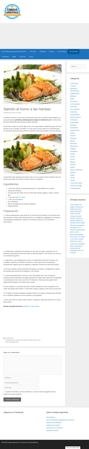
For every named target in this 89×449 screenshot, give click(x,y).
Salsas (72, 167)
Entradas (73, 125)
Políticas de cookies (53, 425)
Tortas (31, 56)
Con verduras (62, 51)
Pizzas (72, 159)
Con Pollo (22, 56)
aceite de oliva (20, 197)
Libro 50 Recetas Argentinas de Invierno (14, 51)
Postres (51, 51)
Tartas (72, 178)
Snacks (72, 172)
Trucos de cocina (76, 183)
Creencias (73, 112)
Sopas (14, 56)
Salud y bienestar (76, 170)
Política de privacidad (53, 422)
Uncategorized (75, 188)
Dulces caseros (75, 117)
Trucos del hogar (76, 185)
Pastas (72, 154)
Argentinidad (74, 93)
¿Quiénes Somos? (52, 430)
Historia (73, 135)
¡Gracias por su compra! (54, 428)
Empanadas (74, 122)
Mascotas (73, 143)
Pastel (72, 157)
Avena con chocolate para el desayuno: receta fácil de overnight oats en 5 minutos (77, 248)
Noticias (73, 149)
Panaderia (43, 51)
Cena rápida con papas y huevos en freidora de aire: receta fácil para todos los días (76, 209)
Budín (72, 99)
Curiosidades (74, 114)
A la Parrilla (5, 56)
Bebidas (73, 96)
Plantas (72, 162)
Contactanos (50, 417)
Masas (72, 141)
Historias (73, 138)
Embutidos (74, 120)
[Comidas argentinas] (12, 11)
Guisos (72, 133)
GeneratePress (33, 442)
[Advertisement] (44, 36)
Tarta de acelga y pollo (12, 342)
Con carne (33, 51)
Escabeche (74, 128)
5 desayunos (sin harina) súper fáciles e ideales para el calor (22, 340)
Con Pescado (73, 51)
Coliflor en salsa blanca (31, 306)
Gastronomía (74, 130)
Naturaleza (74, 146)
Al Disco (73, 86)
